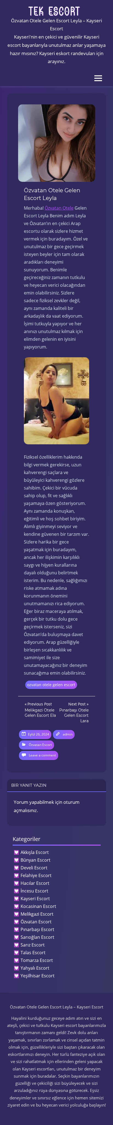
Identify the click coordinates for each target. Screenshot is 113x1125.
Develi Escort (34, 868)
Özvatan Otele (59, 208)
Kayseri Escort (35, 899)
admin (67, 734)
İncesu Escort (34, 891)
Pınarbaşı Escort (37, 929)
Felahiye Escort (36, 875)
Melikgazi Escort (37, 914)
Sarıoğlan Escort (37, 937)
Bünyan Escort (35, 860)
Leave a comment (42, 755)
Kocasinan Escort (38, 906)
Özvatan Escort (40, 744)
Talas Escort (33, 953)
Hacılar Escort (35, 883)
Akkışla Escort (35, 852)
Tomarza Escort (37, 960)
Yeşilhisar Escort (38, 976)
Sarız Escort (33, 945)
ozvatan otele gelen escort (51, 684)
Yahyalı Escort (35, 968)
